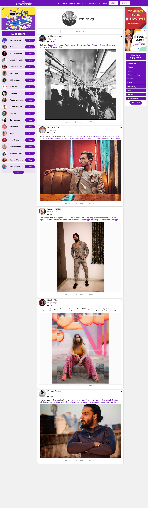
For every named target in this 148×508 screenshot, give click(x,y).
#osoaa (114, 218)
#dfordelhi (105, 45)
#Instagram (130, 94)
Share (93, 122)
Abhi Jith (13, 113)
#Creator (129, 83)
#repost (52, 220)
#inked (62, 220)
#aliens (67, 220)
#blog (59, 47)
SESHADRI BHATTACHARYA (19, 153)
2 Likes (51, 305)
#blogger (87, 220)
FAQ (99, 3)
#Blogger (130, 67)
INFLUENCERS (81, 3)
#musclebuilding (105, 218)
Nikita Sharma (14, 47)
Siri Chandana (15, 80)
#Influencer (130, 79)
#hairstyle (97, 138)
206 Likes (52, 132)
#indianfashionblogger (63, 402)
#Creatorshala (131, 63)
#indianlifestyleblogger (110, 220)
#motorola (116, 138)
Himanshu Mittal (15, 40)
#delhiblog (53, 47)
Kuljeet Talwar (54, 209)
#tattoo (57, 220)
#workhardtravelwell (71, 45)
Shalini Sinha (53, 300)
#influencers (106, 136)
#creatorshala (44, 47)
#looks (110, 138)
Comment (80, 122)
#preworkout (44, 220)
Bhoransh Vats (53, 127)
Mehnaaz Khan (15, 167)
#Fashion (129, 71)
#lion (72, 220)
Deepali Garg (14, 140)
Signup (124, 3)
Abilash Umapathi (16, 107)
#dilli (78, 138)
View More (136, 102)
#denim (82, 138)
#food (52, 138)
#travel (47, 138)
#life (100, 45)
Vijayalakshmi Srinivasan (18, 100)
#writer (42, 138)
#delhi (89, 45)
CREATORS (92, 3)
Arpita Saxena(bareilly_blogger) (21, 67)
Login (113, 3)
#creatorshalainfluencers (93, 136)
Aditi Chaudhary (54, 36)
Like (68, 122)
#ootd (85, 402)
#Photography (131, 86)
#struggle (95, 45)
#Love (129, 90)
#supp (73, 218)
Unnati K (13, 133)
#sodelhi (61, 45)
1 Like (50, 214)
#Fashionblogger (132, 98)
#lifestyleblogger (77, 402)
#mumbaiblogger (93, 402)
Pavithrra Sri (14, 127)
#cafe (57, 138)
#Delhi (56, 45)
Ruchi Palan (14, 93)
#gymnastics (95, 218)
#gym (89, 218)
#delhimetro (83, 45)
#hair (91, 138)
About (105, 3)
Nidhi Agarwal (15, 120)
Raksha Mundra (15, 147)
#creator (112, 45)
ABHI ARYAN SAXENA (17, 60)
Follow (30, 40)
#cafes (61, 138)
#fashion (117, 136)
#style (87, 138)
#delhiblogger (79, 220)
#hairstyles (104, 138)
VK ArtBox (13, 87)
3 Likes (51, 396)
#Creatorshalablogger (134, 75)
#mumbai (113, 402)
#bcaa (78, 218)
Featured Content (68, 3)
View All (18, 172)
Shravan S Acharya (16, 160)
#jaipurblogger (104, 402)
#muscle (83, 218)
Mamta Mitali (14, 73)
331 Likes (52, 41)
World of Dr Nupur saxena (19, 53)
